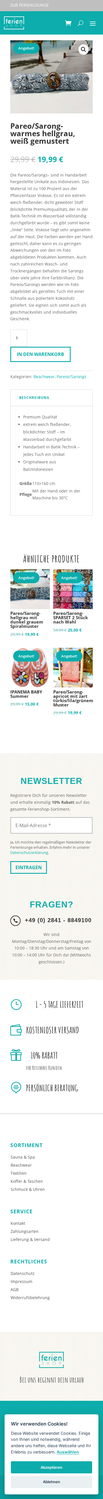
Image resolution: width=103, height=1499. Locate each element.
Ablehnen (51, 1481)
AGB (15, 1289)
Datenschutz (23, 1273)
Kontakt (18, 1223)
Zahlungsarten (25, 1231)
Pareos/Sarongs (71, 376)
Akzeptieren (51, 1467)
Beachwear (44, 376)
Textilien (19, 1173)
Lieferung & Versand (30, 1239)
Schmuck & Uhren (28, 1189)
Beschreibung (34, 397)
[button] (83, 49)
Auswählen (68, 1451)
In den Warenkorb (40, 354)
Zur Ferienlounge (29, 5)
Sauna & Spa (23, 1157)
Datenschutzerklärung (29, 852)
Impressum (21, 1281)
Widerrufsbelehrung (30, 1297)
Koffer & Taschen (27, 1181)
